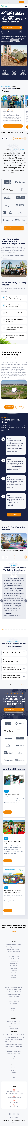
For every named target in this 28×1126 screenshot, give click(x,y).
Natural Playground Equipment (13, 944)
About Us (13, 1070)
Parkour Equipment (13, 961)
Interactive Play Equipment (13, 949)
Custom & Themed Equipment (13, 989)
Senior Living (13, 968)
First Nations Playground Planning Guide (14, 1037)
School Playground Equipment (13, 992)
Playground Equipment (13, 956)
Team (13, 1075)
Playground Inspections (13, 1028)
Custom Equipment (11, 534)
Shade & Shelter (14, 966)
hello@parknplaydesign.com (14, 1097)
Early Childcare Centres (13, 999)
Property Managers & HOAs (13, 994)
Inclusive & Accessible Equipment (13, 987)
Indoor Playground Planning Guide (13, 1046)
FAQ (14, 1077)
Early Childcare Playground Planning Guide (13, 1035)
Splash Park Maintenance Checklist (13, 1042)
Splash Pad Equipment (13, 954)
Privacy (16, 1117)
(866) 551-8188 (14, 1102)
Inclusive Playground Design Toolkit (13, 1039)
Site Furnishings (14, 963)
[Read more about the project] (14, 542)
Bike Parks (13, 975)
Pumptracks (14, 970)
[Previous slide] (3, 557)
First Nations (13, 1006)
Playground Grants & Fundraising (14, 1021)
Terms (11, 1117)
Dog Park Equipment (14, 958)
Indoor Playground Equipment (13, 947)
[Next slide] (7, 557)
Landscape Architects (13, 1001)
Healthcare (13, 1010)
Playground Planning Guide (13, 1053)
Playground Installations (14, 1026)
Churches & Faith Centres (13, 996)
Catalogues (13, 1056)
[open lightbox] (14, 389)
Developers (13, 1008)
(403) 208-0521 (14, 1106)
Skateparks (13, 973)
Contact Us (13, 1068)
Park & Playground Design (13, 1023)
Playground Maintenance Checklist (13, 1044)
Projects (14, 1072)
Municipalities (18, 534)
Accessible (5, 534)
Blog (14, 1058)
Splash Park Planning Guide (14, 1051)
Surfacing (13, 977)
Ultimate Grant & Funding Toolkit (14, 1049)
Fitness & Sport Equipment (13, 951)
